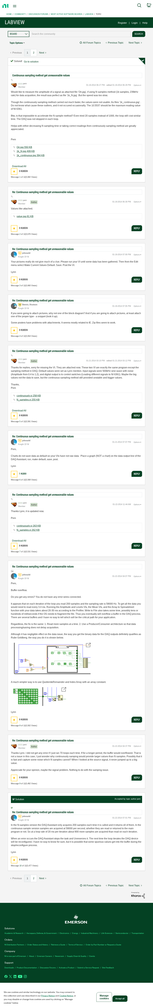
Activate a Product (66, 967)
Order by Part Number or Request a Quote (103, 944)
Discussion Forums (38, 14)
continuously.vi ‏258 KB (29, 395)
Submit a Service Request (88, 967)
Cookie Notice (66, 995)
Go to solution (31, 61)
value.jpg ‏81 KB (25, 216)
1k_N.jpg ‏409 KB (26, 151)
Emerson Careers (44, 956)
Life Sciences (107, 933)
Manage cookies (104, 997)
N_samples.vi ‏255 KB (28, 399)
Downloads (9, 967)
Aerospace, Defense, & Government (41, 933)
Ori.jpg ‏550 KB (24, 147)
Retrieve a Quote (58, 944)
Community (20, 14)
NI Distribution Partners (14, 944)
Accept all (120, 999)
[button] (14, 171)
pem (139, 799)
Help (144, 23)
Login (135, 23)
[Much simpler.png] (38, 696)
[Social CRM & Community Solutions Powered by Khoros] (138, 895)
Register (122, 23)
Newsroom (59, 956)
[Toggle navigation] (20, 6)
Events (92, 956)
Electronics (64, 933)
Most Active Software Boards (66, 14)
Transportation (137, 933)
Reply (137, 171)
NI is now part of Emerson (15, 956)
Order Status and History (37, 944)
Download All (19, 166)
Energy (75, 933)
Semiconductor (121, 933)
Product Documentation (27, 967)
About (31, 956)
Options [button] (137, 85)
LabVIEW (89, 14)
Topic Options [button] (16, 42)
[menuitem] (139, 6)
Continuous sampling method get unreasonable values (41, 75)
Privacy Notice (48, 995)
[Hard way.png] (51, 659)
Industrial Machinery (89, 933)
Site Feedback (108, 967)
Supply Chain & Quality (76, 956)
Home (9, 14)
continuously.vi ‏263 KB (29, 526)
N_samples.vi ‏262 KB (28, 530)
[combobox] (80, 34)
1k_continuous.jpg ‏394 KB (31, 155)
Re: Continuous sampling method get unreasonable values (43, 192)
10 (20, 866)
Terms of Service (75, 944)
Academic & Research (13, 933)
